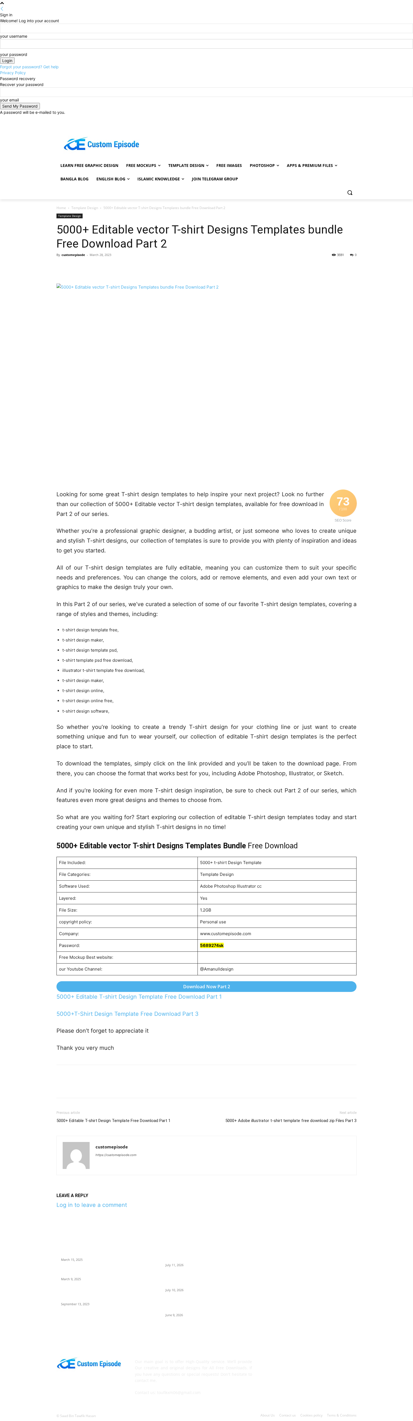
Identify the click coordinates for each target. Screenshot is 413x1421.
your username (13, 36)
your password (13, 54)
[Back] (2, 8)
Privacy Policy (13, 72)
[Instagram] (330, 119)
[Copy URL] (165, 267)
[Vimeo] (345, 119)
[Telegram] (139, 267)
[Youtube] (353, 119)
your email (9, 100)
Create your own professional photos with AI (102, 1252)
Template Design (84, 207)
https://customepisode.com (116, 1155)
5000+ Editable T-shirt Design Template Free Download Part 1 (139, 996)
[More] (179, 267)
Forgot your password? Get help (29, 66)
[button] (350, 192)
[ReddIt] (126, 267)
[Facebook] (322, 119)
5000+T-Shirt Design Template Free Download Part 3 (127, 1013)
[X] (338, 119)
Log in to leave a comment (91, 1205)
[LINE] (152, 267)
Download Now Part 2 (206, 986)
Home (61, 207)
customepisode (73, 255)
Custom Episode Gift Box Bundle (91, 1272)
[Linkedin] (113, 267)
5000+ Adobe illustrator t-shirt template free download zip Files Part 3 (291, 1120)
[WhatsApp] (100, 267)
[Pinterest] (88, 267)
